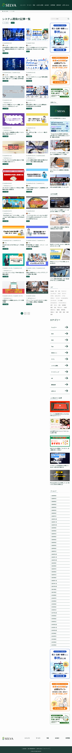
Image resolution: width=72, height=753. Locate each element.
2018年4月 (54, 604)
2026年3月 (54, 510)
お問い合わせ (39, 748)
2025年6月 (54, 536)
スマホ (52, 295)
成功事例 (64, 305)
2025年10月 (54, 525)
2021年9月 (54, 589)
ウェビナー (54, 327)
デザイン (52, 298)
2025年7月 (54, 533)
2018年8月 (54, 595)
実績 (48, 738)
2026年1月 (54, 516)
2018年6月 (54, 601)
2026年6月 (54, 501)
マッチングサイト (62, 302)
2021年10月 (54, 586)
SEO (52, 334)
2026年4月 (54, 507)
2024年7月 (54, 569)
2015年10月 (54, 630)
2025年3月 (54, 545)
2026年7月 (54, 498)
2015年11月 (54, 627)
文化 (55, 307)
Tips (52, 346)
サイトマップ (46, 748)
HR (52, 378)
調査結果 (53, 384)
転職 (67, 312)
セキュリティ (58, 295)
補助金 (58, 309)
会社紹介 (57, 738)
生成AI (65, 307)
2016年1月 (54, 621)
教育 (51, 307)
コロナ (59, 293)
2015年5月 (54, 642)
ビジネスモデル (64, 298)
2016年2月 (54, 618)
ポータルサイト (54, 302)
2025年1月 (54, 551)
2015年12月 (54, 624)
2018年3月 (54, 607)
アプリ (13, 22)
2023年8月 (54, 577)
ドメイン (58, 298)
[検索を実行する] (68, 18)
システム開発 (54, 365)
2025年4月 (54, 542)
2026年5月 (54, 504)
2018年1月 (54, 610)
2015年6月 (54, 639)
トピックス (27, 738)
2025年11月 (54, 522)
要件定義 (63, 309)
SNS (52, 340)
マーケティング (55, 372)
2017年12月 (54, 612)
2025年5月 (54, 539)
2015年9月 (54, 633)
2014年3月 (54, 645)
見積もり (52, 312)
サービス (38, 738)
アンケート (64, 291)
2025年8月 (54, 530)
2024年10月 (54, 560)
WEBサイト (54, 353)
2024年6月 (54, 571)
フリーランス (53, 300)
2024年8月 (54, 566)
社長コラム (53, 309)
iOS (59, 291)
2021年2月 (54, 592)
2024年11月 (54, 557)
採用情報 (68, 738)
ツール (63, 295)
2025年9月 (54, 528)
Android (52, 291)
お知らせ (53, 391)
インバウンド (53, 293)
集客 (51, 314)
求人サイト (60, 307)
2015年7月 (54, 636)
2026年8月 (54, 495)
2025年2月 (54, 548)
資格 (64, 312)
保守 (51, 305)
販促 (57, 312)
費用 (60, 312)
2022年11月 (54, 580)
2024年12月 (54, 554)
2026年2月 (54, 513)
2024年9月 (54, 563)
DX (56, 291)
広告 (59, 305)
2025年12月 (54, 519)
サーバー (64, 293)
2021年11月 (54, 583)
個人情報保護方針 (31, 748)
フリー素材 (60, 300)
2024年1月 (54, 574)
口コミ (55, 305)
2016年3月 (54, 615)
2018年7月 (54, 598)
